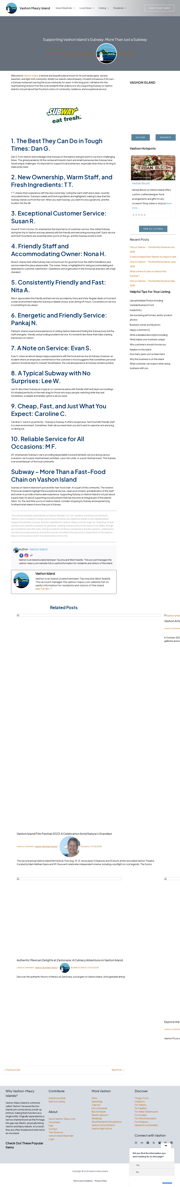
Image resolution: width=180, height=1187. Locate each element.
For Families (141, 1108)
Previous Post (11, 1069)
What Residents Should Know (107, 1121)
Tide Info (96, 1104)
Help (51, 1125)
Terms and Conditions (83, 1181)
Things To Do (141, 1098)
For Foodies (141, 1115)
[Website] (31, 556)
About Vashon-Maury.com (62, 1118)
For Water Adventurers (146, 1111)
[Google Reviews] (165, 1143)
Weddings (97, 1118)
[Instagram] (26, 556)
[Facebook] (21, 556)
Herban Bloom (141, 183)
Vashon (69, 53)
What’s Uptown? (100, 1115)
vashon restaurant (84, 53)
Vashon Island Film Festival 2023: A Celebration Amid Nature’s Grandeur (64, 833)
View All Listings (153, 229)
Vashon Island (31, 75)
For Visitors (140, 1104)
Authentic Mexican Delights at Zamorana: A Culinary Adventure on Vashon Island (70, 960)
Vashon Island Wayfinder (61, 1135)
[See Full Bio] (51, 588)
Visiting (102, 8)
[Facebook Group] (159, 1143)
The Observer (56, 1132)
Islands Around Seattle (146, 1125)
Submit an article (57, 1098)
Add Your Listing (57, 1101)
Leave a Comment (54, 53)
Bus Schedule (99, 1111)
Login (51, 1139)
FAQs (94, 1098)
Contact (53, 1129)
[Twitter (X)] (153, 1143)
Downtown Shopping (142, 177)
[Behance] (142, 1143)
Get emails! (54, 1122)
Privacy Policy (100, 1181)
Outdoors (140, 1101)
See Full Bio (42, 588)
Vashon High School (102, 1128)
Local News (85, 8)
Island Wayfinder (64, 8)
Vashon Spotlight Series (46, 846)
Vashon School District (103, 1125)
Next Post (118, 1069)
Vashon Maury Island (35, 8)
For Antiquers (141, 1121)
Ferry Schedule (99, 1108)
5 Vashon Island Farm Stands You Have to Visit (153, 256)
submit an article (78, 518)
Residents (118, 8)
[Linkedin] (171, 1143)
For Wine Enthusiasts (145, 1118)
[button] (73, 8)
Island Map (97, 1101)
